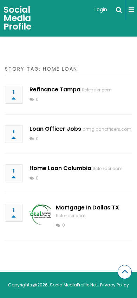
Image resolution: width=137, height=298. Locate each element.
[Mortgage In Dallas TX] (40, 214)
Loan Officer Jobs (55, 129)
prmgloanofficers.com (107, 129)
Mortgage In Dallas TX (87, 207)
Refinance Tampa (55, 89)
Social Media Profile (17, 18)
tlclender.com (97, 90)
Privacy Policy (114, 285)
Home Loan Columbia (60, 168)
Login (100, 9)
